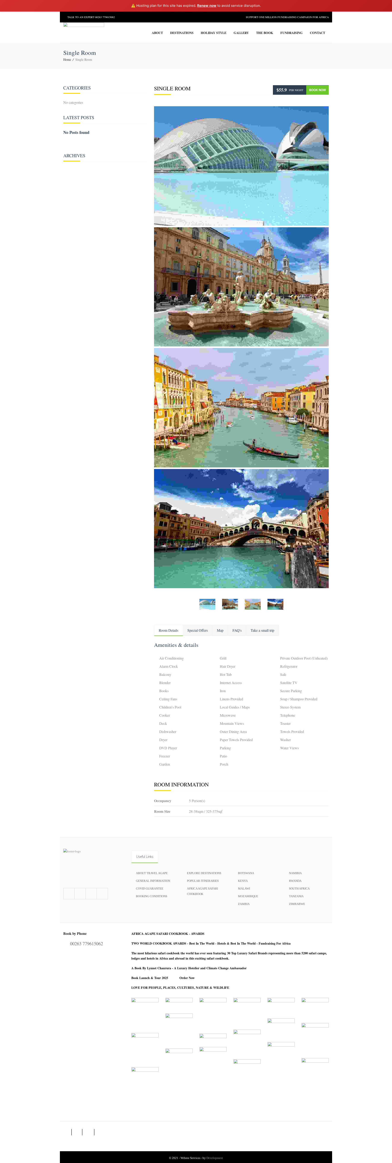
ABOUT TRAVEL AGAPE (152, 873)
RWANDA (295, 881)
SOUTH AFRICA (299, 888)
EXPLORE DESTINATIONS (204, 873)
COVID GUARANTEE (149, 888)
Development (214, 1158)
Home (67, 59)
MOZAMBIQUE (248, 896)
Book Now (317, 90)
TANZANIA (296, 896)
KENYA (243, 881)
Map (220, 630)
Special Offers (197, 630)
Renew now (206, 5)
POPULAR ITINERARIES (203, 881)
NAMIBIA (295, 873)
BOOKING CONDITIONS (151, 896)
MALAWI (244, 888)
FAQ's (237, 630)
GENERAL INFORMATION (153, 881)
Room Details (168, 630)
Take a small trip (262, 630)
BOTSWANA (246, 873)
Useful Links (144, 856)
